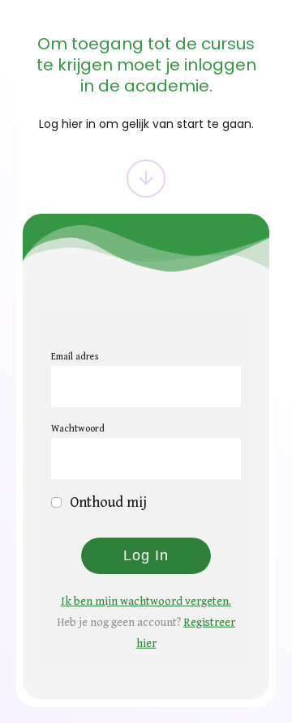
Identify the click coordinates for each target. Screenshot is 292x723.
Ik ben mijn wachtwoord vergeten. (146, 601)
